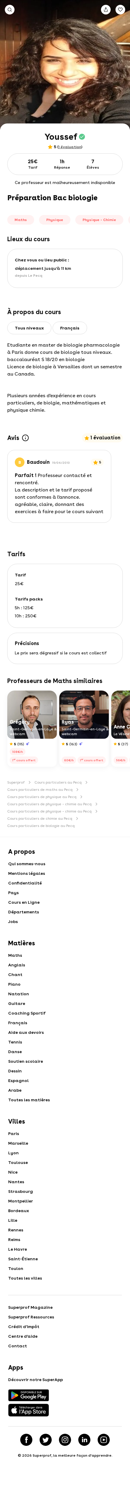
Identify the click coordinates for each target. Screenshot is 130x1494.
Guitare (16, 1003)
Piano (14, 984)
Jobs (13, 921)
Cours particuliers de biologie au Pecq (41, 826)
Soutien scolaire (25, 1061)
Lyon (13, 1152)
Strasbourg (20, 1191)
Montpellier (20, 1201)
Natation (18, 993)
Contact (17, 1345)
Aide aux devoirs (26, 1032)
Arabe (14, 1090)
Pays (13, 892)
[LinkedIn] (84, 1440)
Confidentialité (25, 883)
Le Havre (17, 1249)
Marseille (18, 1143)
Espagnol (18, 1080)
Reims (14, 1239)
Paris (13, 1133)
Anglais (16, 964)
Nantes (16, 1181)
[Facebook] (26, 1440)
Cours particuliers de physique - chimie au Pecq (49, 804)
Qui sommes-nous (26, 863)
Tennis (15, 1042)
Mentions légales (26, 873)
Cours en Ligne (24, 902)
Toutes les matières (29, 1099)
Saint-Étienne (23, 1258)
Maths (15, 955)
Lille (12, 1220)
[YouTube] (104, 1440)
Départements (23, 911)
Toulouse (18, 1162)
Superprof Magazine (30, 1307)
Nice (13, 1172)
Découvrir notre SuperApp (35, 1379)
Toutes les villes (25, 1278)
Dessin (15, 1070)
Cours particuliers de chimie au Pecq (39, 818)
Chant (15, 974)
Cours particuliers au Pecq (58, 782)
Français (17, 1022)
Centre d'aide (22, 1336)
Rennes (15, 1229)
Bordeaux (18, 1210)
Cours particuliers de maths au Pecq (40, 790)
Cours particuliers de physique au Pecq (41, 797)
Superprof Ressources (31, 1317)
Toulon (15, 1268)
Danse (15, 1051)
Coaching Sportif (27, 1013)
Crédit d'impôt (23, 1326)
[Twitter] (46, 1440)
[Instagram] (65, 1440)
